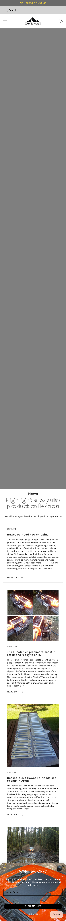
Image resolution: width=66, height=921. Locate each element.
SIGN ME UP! (33, 906)
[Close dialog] (63, 866)
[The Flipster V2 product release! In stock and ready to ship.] (33, 591)
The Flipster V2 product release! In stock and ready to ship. (31, 653)
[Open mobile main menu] (5, 21)
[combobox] (33, 10)
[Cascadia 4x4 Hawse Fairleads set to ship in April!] (33, 705)
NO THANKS (33, 914)
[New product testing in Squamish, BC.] (33, 828)
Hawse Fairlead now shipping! (28, 534)
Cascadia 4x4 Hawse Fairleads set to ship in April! (31, 779)
